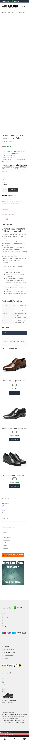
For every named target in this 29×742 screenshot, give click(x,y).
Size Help (6, 646)
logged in (12, 341)
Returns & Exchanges (9, 652)
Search (14, 739)
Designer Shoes (7, 537)
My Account (5, 739)
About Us (6, 620)
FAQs (5, 626)
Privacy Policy (7, 617)
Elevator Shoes (5, 589)
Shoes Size (4, 171)
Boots (4, 532)
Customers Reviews (9, 655)
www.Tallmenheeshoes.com (9, 700)
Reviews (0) (5, 219)
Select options (14, 393)
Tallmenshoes (5, 591)
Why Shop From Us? (9, 649)
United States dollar (7, 734)
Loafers (5, 542)
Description (5, 209)
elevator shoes (8, 201)
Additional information (8, 214)
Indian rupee (5, 736)
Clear (17, 184)
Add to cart (13, 189)
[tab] (14, 209)
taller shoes (16, 203)
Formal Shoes (10, 12)
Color (3, 182)
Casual (5, 534)
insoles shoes (15, 201)
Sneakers (5, 548)
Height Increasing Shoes (8, 593)
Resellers (6, 658)
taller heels (10, 203)
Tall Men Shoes (5, 594)
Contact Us (7, 623)
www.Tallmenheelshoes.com (9, 714)
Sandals (5, 545)
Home (4, 12)
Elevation (4, 177)
